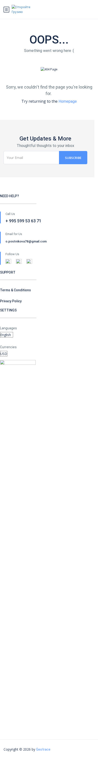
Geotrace (43, 749)
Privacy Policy (11, 301)
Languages (8, 328)
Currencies (8, 347)
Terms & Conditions (15, 290)
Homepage (68, 101)
